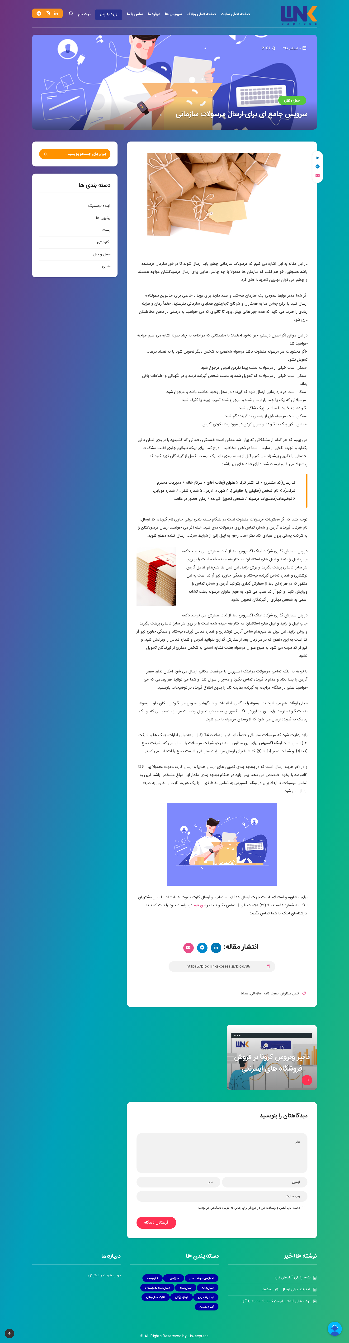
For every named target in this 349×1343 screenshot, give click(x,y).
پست (106, 230)
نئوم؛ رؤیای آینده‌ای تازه (293, 1277)
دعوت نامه (271, 994)
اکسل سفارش (290, 994)
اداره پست (152, 1278)
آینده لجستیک (99, 206)
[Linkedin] (56, 14)
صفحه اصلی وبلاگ (201, 14)
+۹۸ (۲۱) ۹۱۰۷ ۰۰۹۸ (268, 905)
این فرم (200, 905)
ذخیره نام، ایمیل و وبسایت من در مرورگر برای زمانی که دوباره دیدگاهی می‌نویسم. (248, 1208)
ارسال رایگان (181, 1297)
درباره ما (154, 14)
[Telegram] (39, 14)
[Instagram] (48, 14)
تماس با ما (135, 14)
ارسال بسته (186, 1288)
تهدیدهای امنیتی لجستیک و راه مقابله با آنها (276, 1301)
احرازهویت (173, 1278)
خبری (106, 266)
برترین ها (103, 218)
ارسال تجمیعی (206, 1297)
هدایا (244, 994)
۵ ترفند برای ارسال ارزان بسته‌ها (286, 1289)
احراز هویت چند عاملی (201, 1278)
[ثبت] (46, 155)
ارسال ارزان (208, 1288)
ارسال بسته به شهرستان (157, 1288)
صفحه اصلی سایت (235, 14)
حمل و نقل (292, 100)
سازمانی (256, 994)
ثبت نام (84, 14)
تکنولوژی (103, 242)
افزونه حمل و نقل (155, 1297)
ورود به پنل (108, 14)
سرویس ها (173, 14)
